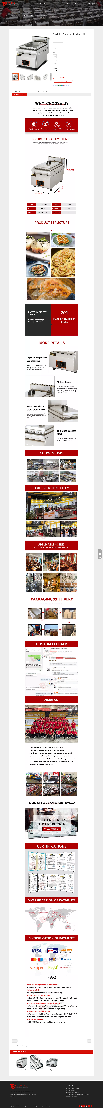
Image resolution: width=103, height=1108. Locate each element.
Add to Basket (62, 81)
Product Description (19, 94)
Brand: (39, 91)
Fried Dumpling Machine (21, 1070)
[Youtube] (87, 1106)
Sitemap (48, 1106)
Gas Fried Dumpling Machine (19, 1045)
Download (60, 4)
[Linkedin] (82, 1106)
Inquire (62, 77)
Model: (14, 91)
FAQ (67, 4)
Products (46, 4)
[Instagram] (89, 1106)
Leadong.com (42, 1106)
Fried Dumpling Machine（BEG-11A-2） (51, 1070)
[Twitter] (84, 1106)
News (53, 4)
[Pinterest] (91, 1106)
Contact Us (73, 4)
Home (32, 4)
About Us (39, 4)
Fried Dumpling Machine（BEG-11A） (36, 1070)
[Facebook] (79, 1106)
